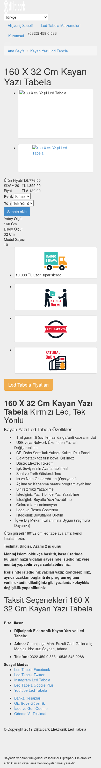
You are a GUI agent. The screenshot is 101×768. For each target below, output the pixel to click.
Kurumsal (16, 35)
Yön (7, 203)
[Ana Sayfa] (14, 6)
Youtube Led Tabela (30, 690)
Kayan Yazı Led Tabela (49, 50)
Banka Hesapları (27, 698)
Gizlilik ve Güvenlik (29, 703)
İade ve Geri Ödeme (31, 708)
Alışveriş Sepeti (20, 25)
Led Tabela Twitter (29, 674)
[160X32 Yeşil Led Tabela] (55, 158)
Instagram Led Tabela (32, 679)
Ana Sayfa (16, 50)
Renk (8, 196)
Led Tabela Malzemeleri (60, 25)
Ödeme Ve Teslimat (30, 713)
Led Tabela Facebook (32, 669)
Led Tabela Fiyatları (28, 384)
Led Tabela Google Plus (34, 685)
